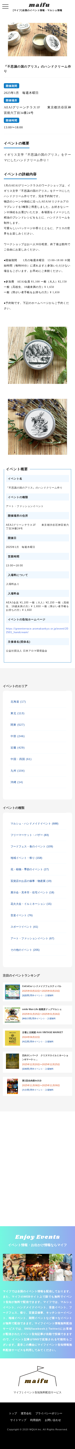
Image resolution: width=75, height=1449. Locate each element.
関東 (18, 724)
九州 (18, 770)
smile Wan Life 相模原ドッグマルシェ (42, 1009)
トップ (13, 1413)
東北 (18, 713)
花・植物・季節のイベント (30, 869)
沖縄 (17, 782)
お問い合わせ (53, 1420)
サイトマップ (18, 1420)
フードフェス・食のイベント (32, 846)
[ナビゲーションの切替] (5, 6)
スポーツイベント (24, 926)
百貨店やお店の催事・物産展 (31, 880)
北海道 (18, 701)
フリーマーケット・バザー (30, 834)
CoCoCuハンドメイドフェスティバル (41, 986)
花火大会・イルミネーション (31, 903)
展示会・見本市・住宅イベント (32, 892)
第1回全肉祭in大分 (32, 1080)
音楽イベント (22, 915)
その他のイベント (25, 949)
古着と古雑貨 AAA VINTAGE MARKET (42, 1032)
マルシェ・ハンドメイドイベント (34, 823)
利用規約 (35, 1420)
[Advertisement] (37, 1130)
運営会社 (26, 1413)
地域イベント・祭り (26, 857)
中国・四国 (21, 759)
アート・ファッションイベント (32, 938)
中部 (18, 736)
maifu (39, 5)
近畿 (18, 747)
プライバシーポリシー (48, 1413)
